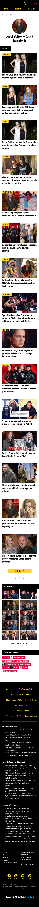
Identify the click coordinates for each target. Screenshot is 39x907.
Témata (34, 3)
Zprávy (6, 9)
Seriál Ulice (10, 689)
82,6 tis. (30, 878)
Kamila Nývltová (11, 664)
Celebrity (18, 9)
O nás (5, 852)
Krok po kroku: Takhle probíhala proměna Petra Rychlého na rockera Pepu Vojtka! (18, 523)
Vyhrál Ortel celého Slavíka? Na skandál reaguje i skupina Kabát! (17, 422)
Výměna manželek (26, 689)
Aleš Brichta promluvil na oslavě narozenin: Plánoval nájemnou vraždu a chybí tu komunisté (19, 180)
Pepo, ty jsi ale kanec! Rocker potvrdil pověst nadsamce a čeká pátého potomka (19, 558)
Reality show (30, 700)
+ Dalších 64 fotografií (19, 643)
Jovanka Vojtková (22, 661)
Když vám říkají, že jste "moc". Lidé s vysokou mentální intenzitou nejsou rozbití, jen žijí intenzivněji (20, 795)
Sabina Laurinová (19, 658)
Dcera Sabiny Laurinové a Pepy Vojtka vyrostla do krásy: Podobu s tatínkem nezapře (19, 145)
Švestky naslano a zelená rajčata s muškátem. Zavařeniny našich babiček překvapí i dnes (18, 818)
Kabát (16, 668)
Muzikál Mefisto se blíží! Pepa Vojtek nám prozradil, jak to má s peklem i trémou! (18, 488)
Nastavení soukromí (27, 864)
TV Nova (25, 668)
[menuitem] (6, 8)
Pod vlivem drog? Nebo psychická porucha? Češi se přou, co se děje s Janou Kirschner (17, 353)
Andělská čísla (17, 694)
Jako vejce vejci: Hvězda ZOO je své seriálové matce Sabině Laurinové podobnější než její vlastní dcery (18, 110)
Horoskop (31, 9)
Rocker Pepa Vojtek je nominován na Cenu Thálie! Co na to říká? (18, 455)
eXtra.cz (33, 887)
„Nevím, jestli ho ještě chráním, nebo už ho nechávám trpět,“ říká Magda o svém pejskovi (20, 783)
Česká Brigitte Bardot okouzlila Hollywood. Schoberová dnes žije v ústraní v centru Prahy (20, 737)
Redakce (5, 855)
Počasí (29, 694)
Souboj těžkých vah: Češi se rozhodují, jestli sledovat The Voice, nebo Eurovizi (19, 247)
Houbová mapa (30, 716)
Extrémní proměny (21, 710)
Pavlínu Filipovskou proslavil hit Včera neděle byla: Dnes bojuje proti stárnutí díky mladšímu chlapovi (20, 767)
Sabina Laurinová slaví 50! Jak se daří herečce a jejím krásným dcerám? (19, 76)
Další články (19, 571)
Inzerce (5, 860)
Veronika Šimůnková (24, 664)
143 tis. (16, 878)
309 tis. (9, 878)
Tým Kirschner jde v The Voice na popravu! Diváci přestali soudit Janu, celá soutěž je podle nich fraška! (18, 318)
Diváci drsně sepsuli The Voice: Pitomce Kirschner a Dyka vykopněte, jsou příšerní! (19, 388)
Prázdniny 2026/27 (13, 716)
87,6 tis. (23, 878)
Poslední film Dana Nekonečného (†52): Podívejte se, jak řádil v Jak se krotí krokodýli (18, 283)
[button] (25, 3)
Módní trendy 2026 (14, 700)
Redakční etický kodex (10, 862)
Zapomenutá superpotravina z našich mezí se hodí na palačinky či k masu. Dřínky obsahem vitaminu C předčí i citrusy (20, 826)
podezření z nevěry (9, 661)
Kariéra (5, 857)
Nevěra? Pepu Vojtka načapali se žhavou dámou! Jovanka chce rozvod (19, 214)
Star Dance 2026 (21, 705)
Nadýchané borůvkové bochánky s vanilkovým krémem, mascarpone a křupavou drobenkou (17, 810)
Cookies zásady (26, 857)
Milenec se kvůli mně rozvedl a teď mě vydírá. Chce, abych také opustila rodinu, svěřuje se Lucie (19, 775)
